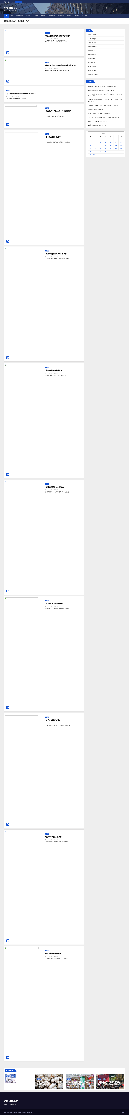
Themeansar (29, 1112)
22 (100, 149)
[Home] (6, 16)
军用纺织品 (61, 15)
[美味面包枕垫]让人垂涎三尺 (55, 487)
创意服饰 (69, 15)
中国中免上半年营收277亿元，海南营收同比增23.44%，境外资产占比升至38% (79, 1084)
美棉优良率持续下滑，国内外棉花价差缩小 (99, 113)
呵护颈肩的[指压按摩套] (53, 837)
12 (121, 142)
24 (111, 149)
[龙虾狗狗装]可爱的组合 (53, 370)
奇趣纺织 (43, 15)
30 (105, 152)
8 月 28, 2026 (11, 1083)
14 (95, 145)
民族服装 (90, 58)
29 (100, 152)
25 (116, 149)
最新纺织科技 (52, 15)
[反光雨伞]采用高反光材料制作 (56, 254)
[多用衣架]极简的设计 (53, 720)
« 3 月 (89, 154)
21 (95, 149)
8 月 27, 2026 (71, 1086)
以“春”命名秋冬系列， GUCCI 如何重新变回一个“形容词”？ (103, 105)
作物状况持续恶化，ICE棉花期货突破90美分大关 (101, 90)
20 (90, 149)
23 (105, 149)
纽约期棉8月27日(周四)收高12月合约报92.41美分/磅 (102, 86)
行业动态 (28, 15)
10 (111, 142)
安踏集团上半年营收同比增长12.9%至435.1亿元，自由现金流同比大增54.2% (109, 1084)
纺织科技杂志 (11, 7)
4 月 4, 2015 (49, 38)
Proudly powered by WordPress (11, 1112)
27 (90, 152)
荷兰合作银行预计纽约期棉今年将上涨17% (21, 94)
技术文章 (77, 15)
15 (100, 145)
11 (116, 142)
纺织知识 (84, 15)
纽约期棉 (90, 70)
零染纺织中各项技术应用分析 (96, 109)
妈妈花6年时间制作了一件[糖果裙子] (58, 111)
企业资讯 (35, 15)
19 (121, 145)
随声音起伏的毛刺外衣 (53, 953)
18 (116, 145)
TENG (18, 1083)
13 (90, 145)
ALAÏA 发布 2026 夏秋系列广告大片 (97, 125)
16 (105, 145)
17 (111, 145)
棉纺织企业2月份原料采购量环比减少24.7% (60, 65)
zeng (56, 38)
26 (121, 149)
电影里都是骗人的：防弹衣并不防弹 (57, 36)
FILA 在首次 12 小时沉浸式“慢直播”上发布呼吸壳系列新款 (103, 117)
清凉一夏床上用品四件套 (54, 604)
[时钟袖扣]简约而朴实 (53, 137)
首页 (12, 15)
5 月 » (93, 154)
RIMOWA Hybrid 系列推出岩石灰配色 (98, 121)
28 (95, 152)
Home (123, 1112)
